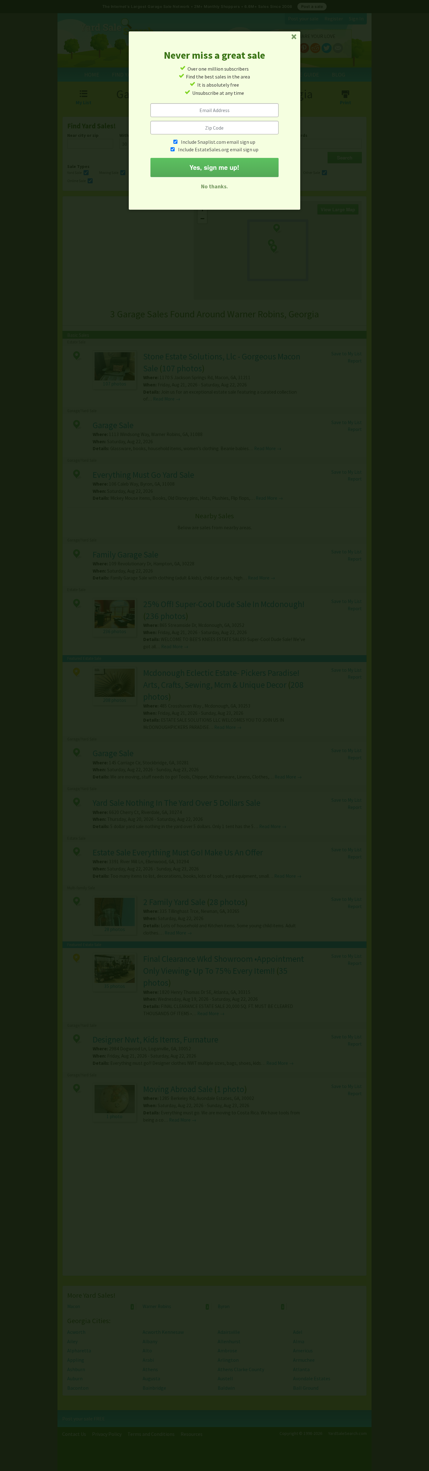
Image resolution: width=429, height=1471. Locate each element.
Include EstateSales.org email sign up (218, 149)
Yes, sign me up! (214, 167)
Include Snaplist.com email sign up (218, 142)
